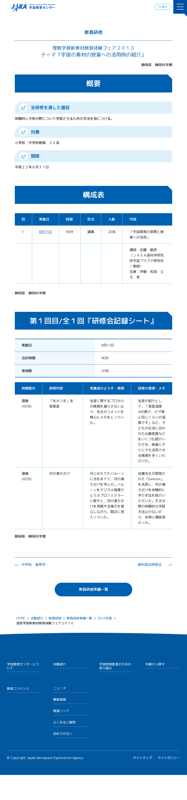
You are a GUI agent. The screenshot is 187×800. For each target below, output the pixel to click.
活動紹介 (37, 618)
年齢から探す (155, 664)
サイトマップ (142, 758)
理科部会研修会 (150, 564)
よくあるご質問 (64, 722)
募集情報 (59, 699)
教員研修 (55, 618)
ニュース (59, 688)
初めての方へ (62, 733)
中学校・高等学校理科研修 (35, 564)
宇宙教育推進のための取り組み (115, 666)
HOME (20, 618)
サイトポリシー (169, 758)
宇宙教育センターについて (23, 666)
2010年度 (104, 618)
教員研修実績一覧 (93, 589)
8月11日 (45, 231)
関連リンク (61, 711)
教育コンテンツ (18, 688)
